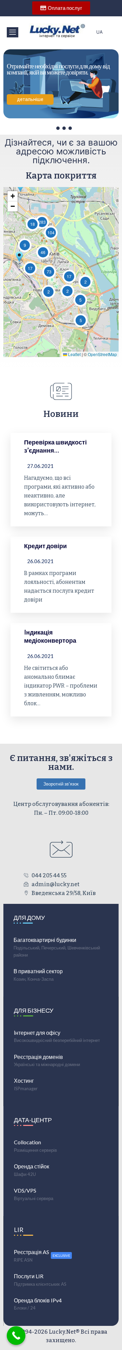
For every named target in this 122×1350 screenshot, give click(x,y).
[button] (12, 32)
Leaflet (74, 354)
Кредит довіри (45, 546)
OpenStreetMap (102, 354)
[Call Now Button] (16, 1335)
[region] (61, 87)
